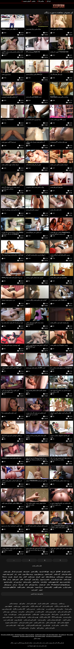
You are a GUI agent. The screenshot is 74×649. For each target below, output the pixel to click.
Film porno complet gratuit (7, 634)
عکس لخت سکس (50, 628)
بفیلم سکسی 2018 (57, 617)
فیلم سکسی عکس (51, 622)
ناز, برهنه (52, 571)
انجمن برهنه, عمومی (8, 574)
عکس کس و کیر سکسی (30, 620)
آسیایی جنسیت (26, 1)
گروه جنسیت (27, 579)
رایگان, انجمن (34, 571)
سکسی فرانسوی (8, 582)
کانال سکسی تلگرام (45, 617)
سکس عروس (25, 606)
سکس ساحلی (30, 587)
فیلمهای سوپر (8, 606)
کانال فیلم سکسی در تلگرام (62, 606)
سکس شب (21, 611)
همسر (19, 574)
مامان (48, 584)
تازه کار (49, 1)
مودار (20, 577)
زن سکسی (62, 603)
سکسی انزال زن (67, 587)
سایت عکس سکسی (39, 622)
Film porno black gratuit (52, 634)
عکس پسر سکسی (45, 614)
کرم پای (16, 577)
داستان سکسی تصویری (11, 622)
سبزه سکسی (31, 577)
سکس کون (22, 603)
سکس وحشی (59, 609)
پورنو (5, 614)
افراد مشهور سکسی (53, 582)
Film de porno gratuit (40, 636)
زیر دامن (15, 584)
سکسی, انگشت (21, 587)
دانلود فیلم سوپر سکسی (24, 614)
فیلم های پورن (46, 625)
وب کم (9, 579)
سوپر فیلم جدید (12, 614)
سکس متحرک (68, 609)
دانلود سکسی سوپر (11, 625)
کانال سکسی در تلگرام (19, 609)
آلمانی (25, 577)
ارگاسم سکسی (48, 587)
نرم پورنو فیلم (7, 584)
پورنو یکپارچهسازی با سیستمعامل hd (60, 584)
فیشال (4, 579)
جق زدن (10, 577)
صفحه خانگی (37, 638)
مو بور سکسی (60, 577)
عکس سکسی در (39, 611)
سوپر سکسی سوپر (8, 617)
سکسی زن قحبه (27, 582)
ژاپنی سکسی (7, 571)
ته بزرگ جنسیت (39, 587)
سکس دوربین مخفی (50, 611)
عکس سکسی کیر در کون (64, 611)
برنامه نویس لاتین (33, 584)
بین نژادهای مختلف (50, 577)
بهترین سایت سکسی (32, 617)
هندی (26, 584)
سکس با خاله (55, 614)
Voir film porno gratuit (40, 634)
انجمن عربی (34, 590)
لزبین (43, 577)
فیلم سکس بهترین (65, 614)
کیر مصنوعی (42, 584)
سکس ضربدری (67, 617)
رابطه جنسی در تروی (65, 582)
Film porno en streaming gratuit (53, 636)
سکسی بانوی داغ (66, 571)
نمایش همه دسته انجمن (37, 594)
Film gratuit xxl (62, 634)
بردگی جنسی (35, 579)
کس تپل (38, 577)
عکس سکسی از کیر (48, 606)
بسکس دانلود (40, 628)
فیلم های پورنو (18, 620)
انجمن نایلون (15, 579)
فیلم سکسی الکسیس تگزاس (33, 625)
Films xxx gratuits (29, 634)
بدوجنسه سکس (13, 603)
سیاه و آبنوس (36, 582)
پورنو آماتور (14, 611)
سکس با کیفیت (67, 620)
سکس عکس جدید (24, 628)
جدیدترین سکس (31, 609)
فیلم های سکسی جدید (20, 617)
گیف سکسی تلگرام (36, 606)
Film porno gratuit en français (27, 636)
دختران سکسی (67, 579)
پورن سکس (6, 611)
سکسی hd (41, 1)
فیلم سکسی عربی (8, 620)
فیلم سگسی (35, 614)
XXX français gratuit (20, 634)
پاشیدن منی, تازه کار (17, 571)
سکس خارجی (55, 625)
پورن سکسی (17, 606)
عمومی (41, 590)
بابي (16, 574)
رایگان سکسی (64, 625)
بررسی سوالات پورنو (28, 574)
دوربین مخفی (68, 577)
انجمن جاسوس (48, 574)
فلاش (21, 579)
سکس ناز (32, 628)
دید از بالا (5, 577)
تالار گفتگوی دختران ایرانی (9, 587)
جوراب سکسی (40, 609)
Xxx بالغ (58, 571)
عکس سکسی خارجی (43, 603)
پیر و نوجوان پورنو (38, 574)
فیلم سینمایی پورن (7, 609)
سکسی (33, 1)
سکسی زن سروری (44, 579)
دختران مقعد (26, 571)
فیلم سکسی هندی (37, 565)
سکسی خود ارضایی (66, 574)
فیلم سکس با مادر (31, 603)
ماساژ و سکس (30, 611)
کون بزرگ (20, 584)
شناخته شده (44, 582)
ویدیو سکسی (53, 603)
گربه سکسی (57, 574)
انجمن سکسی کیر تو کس (25, 622)
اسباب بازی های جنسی (56, 579)
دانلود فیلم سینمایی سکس (54, 620)
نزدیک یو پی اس (18, 582)
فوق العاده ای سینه (44, 571)
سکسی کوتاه (21, 625)
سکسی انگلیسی (58, 587)
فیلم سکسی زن (50, 609)
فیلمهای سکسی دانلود (63, 622)
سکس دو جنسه (42, 620)
